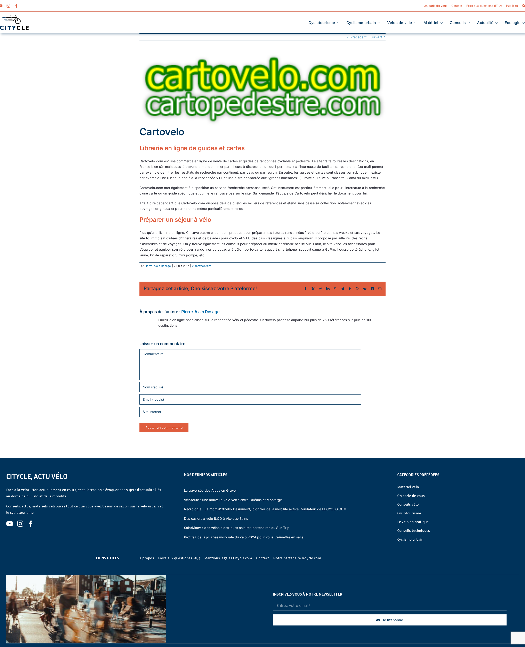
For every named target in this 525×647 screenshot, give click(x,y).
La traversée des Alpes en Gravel (210, 490)
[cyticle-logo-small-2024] (14, 16)
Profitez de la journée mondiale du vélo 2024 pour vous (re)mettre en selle (244, 537)
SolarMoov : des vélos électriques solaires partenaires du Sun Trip (237, 528)
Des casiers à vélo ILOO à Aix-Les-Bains (216, 518)
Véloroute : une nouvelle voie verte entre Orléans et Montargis (233, 500)
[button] (523, 5)
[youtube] (9, 524)
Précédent (358, 37)
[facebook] (16, 6)
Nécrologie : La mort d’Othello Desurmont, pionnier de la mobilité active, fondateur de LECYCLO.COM (265, 509)
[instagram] (8, 6)
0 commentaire (201, 265)
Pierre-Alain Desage (158, 265)
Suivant (376, 37)
